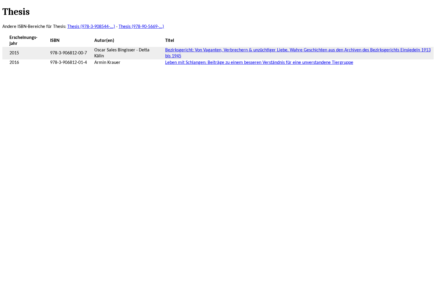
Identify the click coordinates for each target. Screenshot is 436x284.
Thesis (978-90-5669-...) (141, 26)
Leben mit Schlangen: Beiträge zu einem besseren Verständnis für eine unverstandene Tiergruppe (259, 62)
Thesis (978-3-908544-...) (91, 26)
